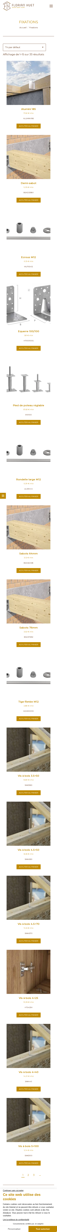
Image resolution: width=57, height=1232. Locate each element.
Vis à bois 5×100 (28, 1146)
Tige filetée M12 (28, 701)
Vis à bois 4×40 (28, 1072)
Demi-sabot (28, 183)
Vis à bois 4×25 (28, 998)
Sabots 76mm (28, 627)
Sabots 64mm (28, 553)
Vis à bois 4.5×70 (28, 923)
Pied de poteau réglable (28, 405)
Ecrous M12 (28, 257)
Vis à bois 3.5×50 (28, 775)
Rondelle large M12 (28, 479)
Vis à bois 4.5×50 (28, 849)
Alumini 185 (28, 109)
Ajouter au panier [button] (28, 126)
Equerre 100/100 (28, 331)
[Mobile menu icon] (51, 6)
